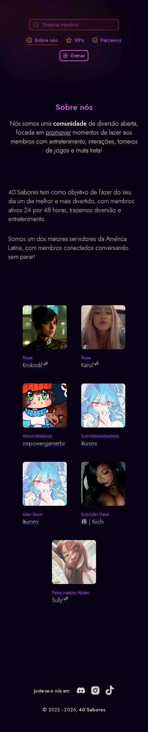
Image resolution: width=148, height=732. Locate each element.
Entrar (78, 55)
